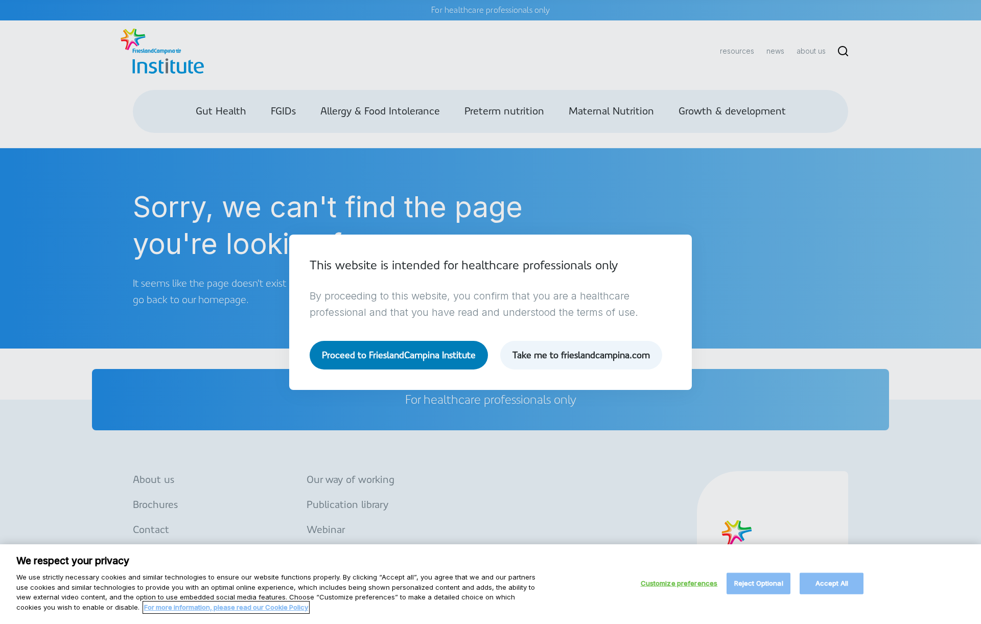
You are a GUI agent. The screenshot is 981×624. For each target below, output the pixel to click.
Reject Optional (758, 583)
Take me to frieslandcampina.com (581, 355)
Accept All (831, 583)
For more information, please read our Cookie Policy (226, 607)
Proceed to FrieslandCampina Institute (399, 355)
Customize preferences (679, 583)
